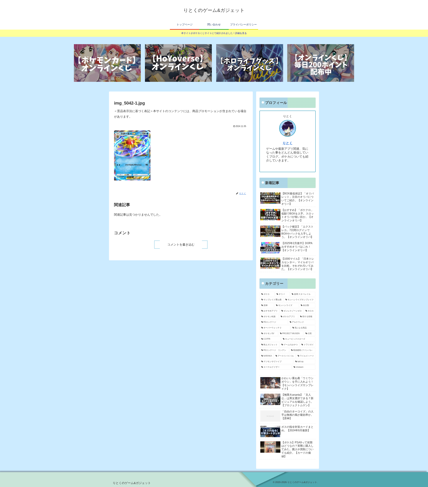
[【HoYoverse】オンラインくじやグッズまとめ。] (178, 63)
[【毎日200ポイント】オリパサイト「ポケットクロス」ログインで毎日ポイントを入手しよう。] (320, 63)
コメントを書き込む (180, 244)
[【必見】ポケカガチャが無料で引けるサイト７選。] (107, 63)
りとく (288, 143)
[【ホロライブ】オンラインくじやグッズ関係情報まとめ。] (249, 63)
